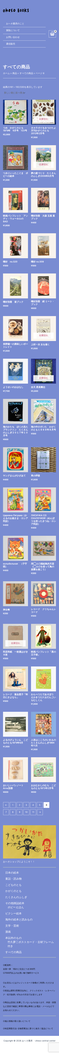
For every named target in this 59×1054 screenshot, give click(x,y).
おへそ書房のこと (15, 23)
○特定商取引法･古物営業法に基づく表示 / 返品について (28, 1028)
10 (26, 812)
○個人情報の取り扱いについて (16, 1021)
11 (33, 812)
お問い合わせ (13, 37)
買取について (13, 30)
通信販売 (10, 43)
